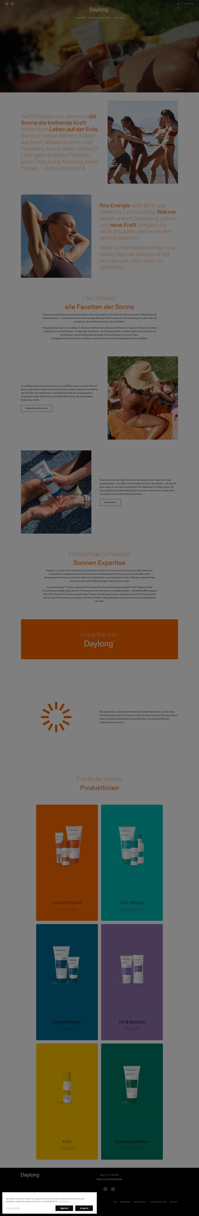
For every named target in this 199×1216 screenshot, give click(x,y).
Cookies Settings (13, 1208)
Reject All (64, 1208)
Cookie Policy (64, 1201)
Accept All (84, 1208)
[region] (49, 1203)
